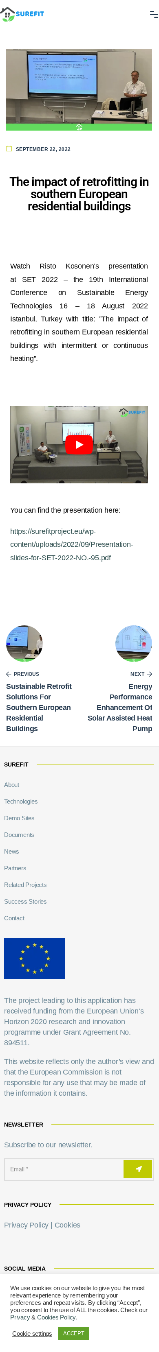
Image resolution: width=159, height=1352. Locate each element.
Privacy (20, 1317)
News (11, 851)
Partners (15, 868)
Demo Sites (19, 818)
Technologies (21, 801)
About (11, 784)
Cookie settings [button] (32, 1333)
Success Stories (25, 901)
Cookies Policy (56, 1317)
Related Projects (25, 884)
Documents (19, 834)
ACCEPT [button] (73, 1333)
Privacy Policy (26, 1225)
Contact (14, 918)
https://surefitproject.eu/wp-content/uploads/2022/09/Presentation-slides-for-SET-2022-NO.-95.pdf (71, 544)
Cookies (68, 1225)
